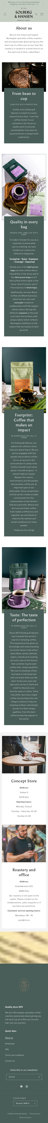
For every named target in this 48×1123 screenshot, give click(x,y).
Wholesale (9, 1044)
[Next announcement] (43, 3)
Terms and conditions (14, 1055)
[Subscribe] (39, 1077)
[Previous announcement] (5, 3)
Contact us (10, 1061)
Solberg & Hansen (20, 1114)
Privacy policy (35, 1114)
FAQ (7, 1049)
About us (9, 1038)
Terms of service (25, 1117)
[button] (5, 14)
